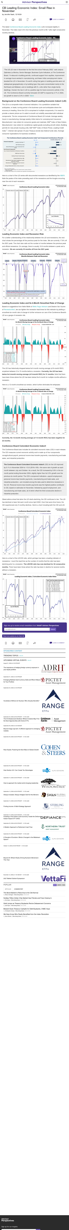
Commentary (18, 889)
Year (63, 885)
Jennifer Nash (9, 14)
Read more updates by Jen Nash (13, 636)
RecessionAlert (9, 309)
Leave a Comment (58, 19)
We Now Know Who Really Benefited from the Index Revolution (26, 914)
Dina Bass (7, 900)
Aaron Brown (8, 916)
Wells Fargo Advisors (40, 306)
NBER (62, 175)
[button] (5, 20)
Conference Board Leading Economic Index (25, 27)
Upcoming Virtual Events (15, 660)
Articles (8, 889)
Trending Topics (11, 655)
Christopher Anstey (9, 911)
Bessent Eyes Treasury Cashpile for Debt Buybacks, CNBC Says (27, 909)
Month (59, 885)
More (32, 95)
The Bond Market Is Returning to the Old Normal (21, 892)
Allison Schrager (9, 894)
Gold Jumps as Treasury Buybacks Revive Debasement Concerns (27, 903)
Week (55, 885)
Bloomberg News (18, 894)
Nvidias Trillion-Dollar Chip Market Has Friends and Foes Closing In (28, 898)
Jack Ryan (7, 905)
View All (21, 655)
